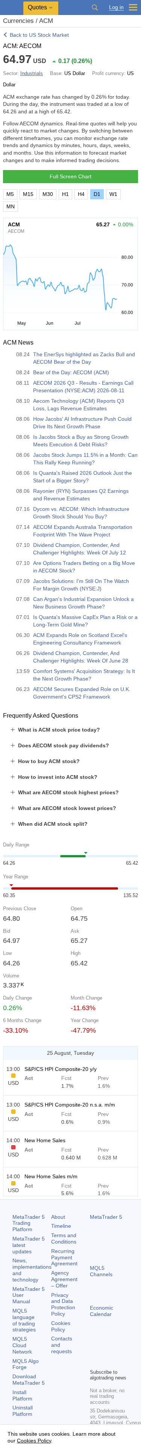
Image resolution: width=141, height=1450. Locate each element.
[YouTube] (94, 1361)
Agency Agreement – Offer (64, 1279)
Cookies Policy (60, 1326)
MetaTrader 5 (106, 1217)
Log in (116, 7)
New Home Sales (44, 1140)
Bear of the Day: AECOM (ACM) (71, 372)
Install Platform (22, 1395)
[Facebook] (94, 1349)
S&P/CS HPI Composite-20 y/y (60, 1069)
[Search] (94, 7)
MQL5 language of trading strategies (24, 1320)
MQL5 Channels (101, 1271)
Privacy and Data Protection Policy (63, 1304)
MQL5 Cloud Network (22, 1345)
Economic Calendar (101, 1311)
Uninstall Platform (22, 1411)
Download (28, 1379)
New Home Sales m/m (50, 1176)
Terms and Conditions (63, 1238)
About (58, 1217)
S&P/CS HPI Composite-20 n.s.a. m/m (69, 1105)
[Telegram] (106, 1349)
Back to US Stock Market (39, 35)
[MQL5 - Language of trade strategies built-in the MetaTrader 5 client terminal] (11, 8)
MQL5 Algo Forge (25, 1364)
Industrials (31, 73)
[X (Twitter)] (118, 1349)
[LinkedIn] (106, 1361)
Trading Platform (28, 1223)
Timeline (61, 1226)
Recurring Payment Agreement (64, 1257)
